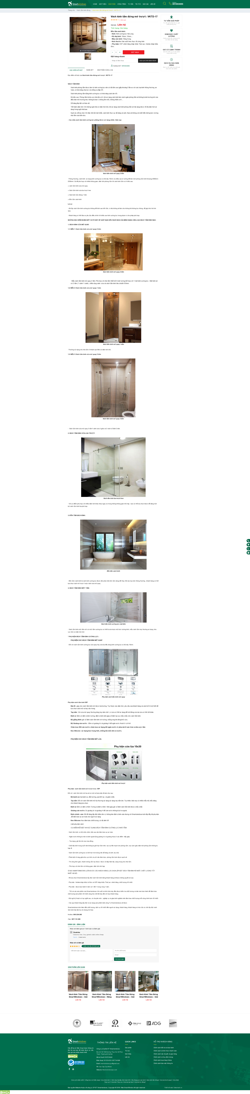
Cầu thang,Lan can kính (138, 1080)
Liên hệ (152, 4)
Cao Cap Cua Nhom (105, 1066)
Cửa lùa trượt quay (165, 1080)
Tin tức (138, 4)
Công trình (121, 4)
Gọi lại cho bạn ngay (148, 60)
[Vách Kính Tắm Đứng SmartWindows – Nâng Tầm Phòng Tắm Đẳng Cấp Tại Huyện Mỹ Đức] (101, 991)
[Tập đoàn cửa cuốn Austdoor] (115, 1027)
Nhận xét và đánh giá (77, 943)
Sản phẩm (111, 4)
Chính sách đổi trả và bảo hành (164, 1047)
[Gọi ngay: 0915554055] (248, 541)
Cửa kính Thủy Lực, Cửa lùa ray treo (122, 1082)
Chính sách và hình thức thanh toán (165, 1051)
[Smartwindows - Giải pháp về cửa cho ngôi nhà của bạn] (80, 3)
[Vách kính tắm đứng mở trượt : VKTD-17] (88, 59)
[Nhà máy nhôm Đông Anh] (77, 1027)
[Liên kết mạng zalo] (248, 549)
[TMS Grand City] (96, 1027)
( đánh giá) (122, 20)
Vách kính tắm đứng (152, 1080)
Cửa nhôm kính (105, 1080)
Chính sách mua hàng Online (163, 1060)
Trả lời (75, 937)
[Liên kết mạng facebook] (248, 545)
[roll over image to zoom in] (88, 34)
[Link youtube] (69, 1069)
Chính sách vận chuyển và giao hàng (165, 1054)
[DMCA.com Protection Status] (73, 1057)
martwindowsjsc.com (110, 1070)
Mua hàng (79, 1003)
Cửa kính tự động (139, 1082)
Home (95, 4)
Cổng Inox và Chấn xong (92, 1080)
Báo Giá (145, 4)
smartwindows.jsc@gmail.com (109, 1063)
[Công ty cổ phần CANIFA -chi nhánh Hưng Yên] (154, 1027)
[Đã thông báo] (76, 1065)
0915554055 (177, 4)
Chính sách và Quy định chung (163, 1057)
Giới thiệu (102, 4)
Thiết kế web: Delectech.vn (173, 1087)
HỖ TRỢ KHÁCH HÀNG (163, 1042)
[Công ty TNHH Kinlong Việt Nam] (173, 1027)
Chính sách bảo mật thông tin (163, 1063)
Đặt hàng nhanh (118, 56)
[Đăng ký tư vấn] (248, 553)
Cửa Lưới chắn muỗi (77, 1080)
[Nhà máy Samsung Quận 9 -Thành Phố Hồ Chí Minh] (134, 1027)
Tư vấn (130, 4)
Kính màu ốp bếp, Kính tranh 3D (121, 1080)
